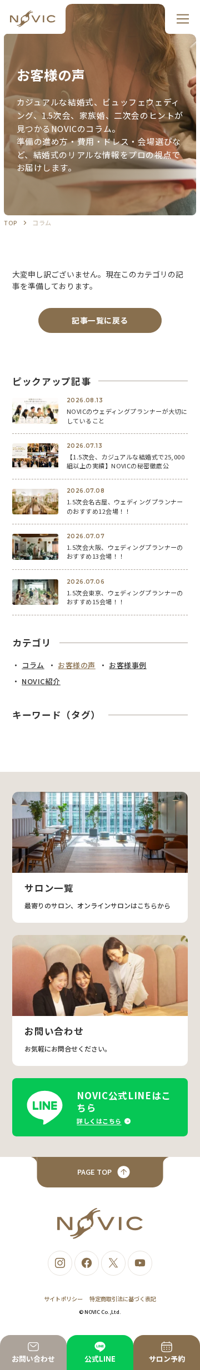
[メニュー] (182, 19)
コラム (41, 222)
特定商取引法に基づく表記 (122, 1299)
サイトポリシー (63, 1299)
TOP (10, 222)
